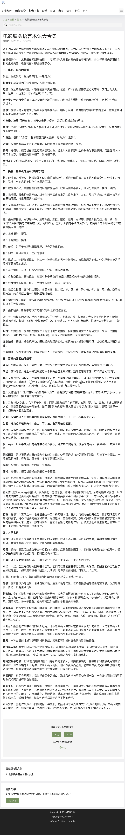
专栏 (77, 10)
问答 (85, 10)
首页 (5, 19)
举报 (64, 748)
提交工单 (12, 800)
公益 (44, 10)
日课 (52, 10)
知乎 (69, 10)
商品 (60, 10)
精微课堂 (20, 10)
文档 (12, 19)
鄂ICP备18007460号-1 (62, 817)
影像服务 (34, 10)
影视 (19, 19)
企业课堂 (7, 10)
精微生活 (71, 812)
